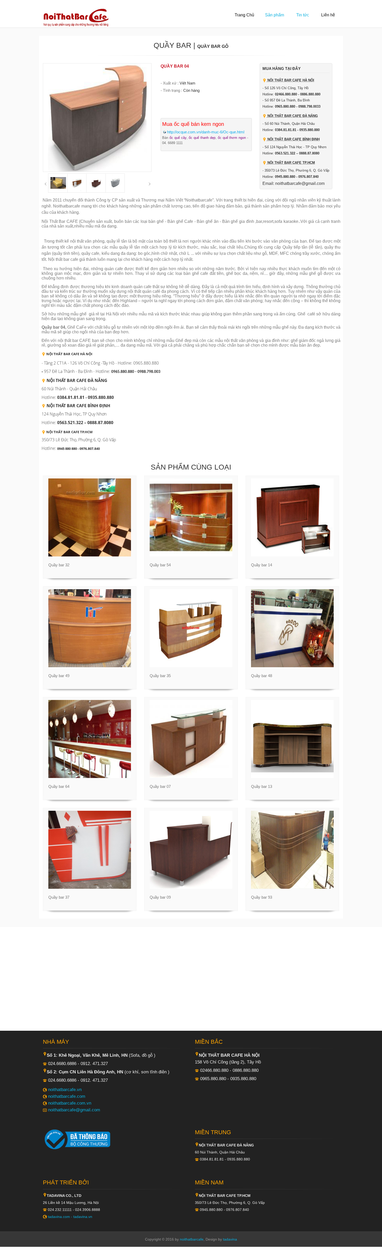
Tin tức (302, 15)
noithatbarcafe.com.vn (69, 1103)
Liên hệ (328, 15)
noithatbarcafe (191, 1239)
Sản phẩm (274, 15)
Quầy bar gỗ (212, 46)
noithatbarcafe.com (66, 1096)
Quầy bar (172, 45)
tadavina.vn (82, 1217)
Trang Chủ (244, 15)
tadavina (230, 1239)
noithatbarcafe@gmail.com (74, 1109)
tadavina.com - (60, 1217)
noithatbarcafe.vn (65, 1089)
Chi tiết (87, 556)
